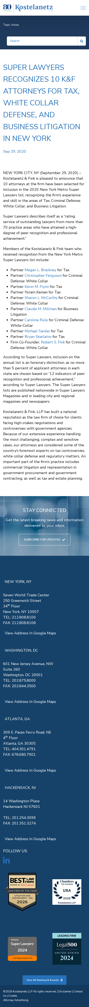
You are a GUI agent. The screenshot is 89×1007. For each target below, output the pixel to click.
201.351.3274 (24, 823)
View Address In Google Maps (30, 633)
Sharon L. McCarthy (41, 297)
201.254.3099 (24, 817)
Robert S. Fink (53, 342)
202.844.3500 (24, 686)
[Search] (82, 41)
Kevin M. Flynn (37, 286)
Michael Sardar (37, 331)
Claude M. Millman (41, 308)
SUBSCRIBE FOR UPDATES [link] (42, 540)
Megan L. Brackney (40, 269)
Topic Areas (11, 25)
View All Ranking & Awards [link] (42, 980)
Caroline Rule (36, 319)
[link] (28, 8)
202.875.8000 (24, 680)
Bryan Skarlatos (38, 336)
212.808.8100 (24, 617)
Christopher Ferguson (43, 275)
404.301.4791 (24, 749)
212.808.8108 (24, 622)
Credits (12, 996)
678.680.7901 (24, 754)
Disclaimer (64, 991)
